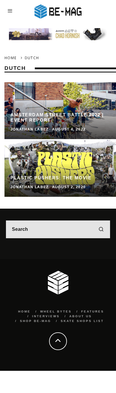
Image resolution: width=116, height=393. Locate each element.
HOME (24, 311)
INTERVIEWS (46, 316)
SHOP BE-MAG (35, 321)
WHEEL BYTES (56, 311)
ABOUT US (80, 316)
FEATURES (92, 311)
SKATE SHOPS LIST (82, 321)
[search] (101, 229)
